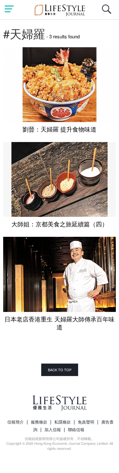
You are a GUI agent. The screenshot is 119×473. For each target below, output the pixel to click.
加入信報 (52, 429)
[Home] (59, 9)
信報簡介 (15, 422)
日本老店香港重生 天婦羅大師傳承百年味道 (59, 322)
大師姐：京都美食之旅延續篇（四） (59, 223)
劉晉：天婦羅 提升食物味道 (59, 129)
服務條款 (39, 422)
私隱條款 (62, 422)
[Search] (108, 12)
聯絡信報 (76, 429)
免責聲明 (86, 422)
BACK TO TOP (59, 369)
